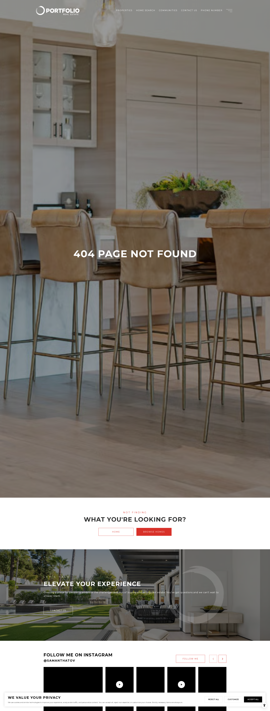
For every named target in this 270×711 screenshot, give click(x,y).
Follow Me (190, 659)
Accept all (253, 699)
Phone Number (211, 10)
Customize (233, 699)
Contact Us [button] (58, 610)
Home (116, 532)
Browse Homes (154, 532)
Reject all (213, 699)
